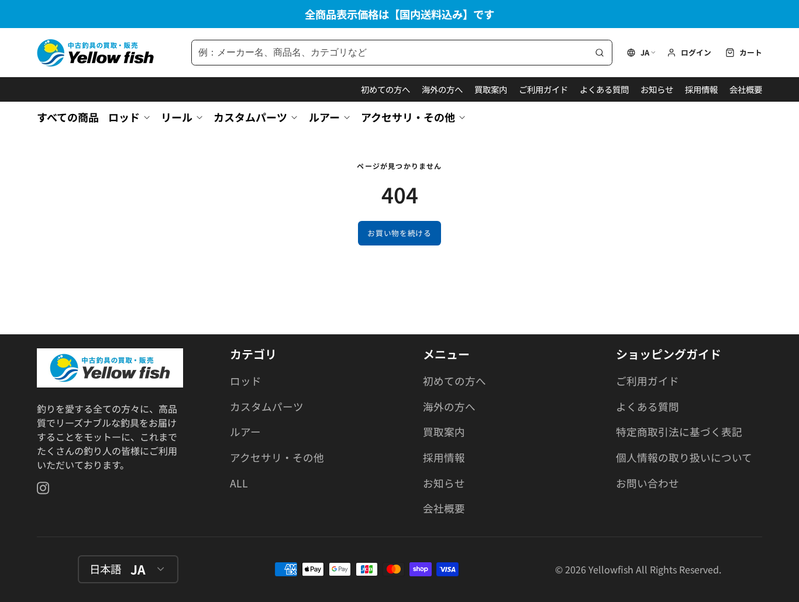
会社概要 (745, 89)
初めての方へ (385, 89)
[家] (95, 53)
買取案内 (490, 89)
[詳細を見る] (110, 368)
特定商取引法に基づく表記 (679, 431)
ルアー (324, 116)
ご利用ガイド (543, 89)
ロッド (124, 116)
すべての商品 (68, 116)
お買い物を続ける (399, 232)
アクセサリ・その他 (408, 116)
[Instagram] (44, 488)
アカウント (689, 52)
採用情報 (701, 89)
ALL (239, 483)
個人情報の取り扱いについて (684, 457)
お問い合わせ (647, 483)
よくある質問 (604, 89)
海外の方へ (442, 89)
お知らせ (656, 89)
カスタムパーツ (250, 116)
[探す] (599, 52)
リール (176, 116)
